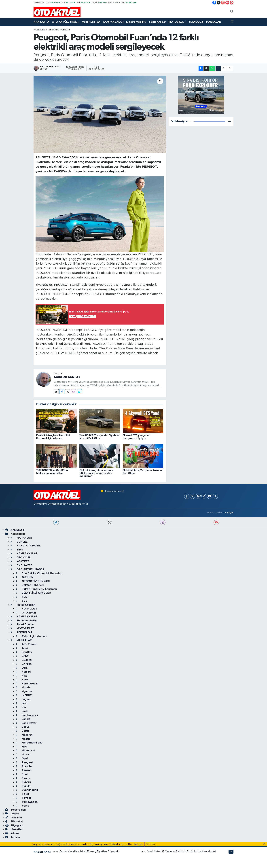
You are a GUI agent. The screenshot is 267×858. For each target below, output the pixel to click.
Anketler (17, 829)
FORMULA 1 (29, 608)
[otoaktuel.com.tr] (57, 11)
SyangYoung (29, 790)
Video (15, 813)
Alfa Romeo (29, 644)
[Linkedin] (79, 391)
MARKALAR (213, 22)
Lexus (25, 727)
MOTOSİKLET (177, 22)
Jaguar (26, 699)
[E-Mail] (56, 391)
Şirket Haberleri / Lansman (39, 589)
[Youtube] (209, 496)
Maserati (27, 734)
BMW (25, 656)
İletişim (15, 837)
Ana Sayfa (17, 530)
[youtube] (216, 522)
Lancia (25, 719)
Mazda (25, 738)
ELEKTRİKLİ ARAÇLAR (36, 593)
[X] (192, 496)
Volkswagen (29, 802)
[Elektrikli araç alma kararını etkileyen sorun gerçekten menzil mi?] (99, 455)
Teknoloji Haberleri (34, 636)
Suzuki (25, 786)
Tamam (150, 844)
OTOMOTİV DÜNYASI (35, 581)
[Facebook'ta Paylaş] (201, 68)
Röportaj (17, 821)
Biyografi (17, 825)
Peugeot (27, 762)
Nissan (25, 754)
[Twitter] (67, 391)
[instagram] (162, 522)
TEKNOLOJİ (196, 22)
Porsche (26, 766)
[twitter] (109, 522)
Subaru (26, 782)
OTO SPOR (28, 612)
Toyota (26, 797)
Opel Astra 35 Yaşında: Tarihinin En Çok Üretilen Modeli (181, 851)
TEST (20, 549)
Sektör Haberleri (32, 585)
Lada (24, 711)
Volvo (25, 805)
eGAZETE (22, 561)
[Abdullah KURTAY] (43, 379)
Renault (26, 770)
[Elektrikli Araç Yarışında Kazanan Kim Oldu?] (143, 455)
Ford (24, 679)
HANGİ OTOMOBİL (28, 545)
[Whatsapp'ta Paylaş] (212, 68)
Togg (25, 794)
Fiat (24, 675)
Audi (24, 648)
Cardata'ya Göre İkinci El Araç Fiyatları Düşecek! (89, 851)
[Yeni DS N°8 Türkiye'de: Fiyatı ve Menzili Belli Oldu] (99, 421)
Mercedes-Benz (31, 742)
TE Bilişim (228, 513)
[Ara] (231, 12)
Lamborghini (29, 715)
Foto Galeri (18, 809)
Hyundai (26, 691)
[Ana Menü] (232, 22)
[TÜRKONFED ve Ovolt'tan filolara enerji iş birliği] (56, 455)
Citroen (26, 664)
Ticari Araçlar (157, 22)
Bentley (26, 652)
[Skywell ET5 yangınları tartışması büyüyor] (143, 421)
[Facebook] (61, 391)
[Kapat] (265, 844)
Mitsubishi (28, 750)
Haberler (39, 30)
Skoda (25, 778)
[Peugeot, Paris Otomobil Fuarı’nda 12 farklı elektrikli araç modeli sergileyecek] (100, 114)
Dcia (24, 668)
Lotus (25, 731)
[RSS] (215, 496)
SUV (24, 600)
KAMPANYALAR (113, 22)
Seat (24, 774)
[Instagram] (73, 391)
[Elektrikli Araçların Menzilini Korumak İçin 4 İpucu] (56, 421)
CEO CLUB (23, 557)
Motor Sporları (91, 22)
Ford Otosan (29, 683)
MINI (24, 746)
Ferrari (26, 671)
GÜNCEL (22, 541)
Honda (25, 687)
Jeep (24, 703)
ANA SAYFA (41, 22)
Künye (15, 833)
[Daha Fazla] (218, 68)
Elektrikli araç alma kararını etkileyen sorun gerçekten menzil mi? (96, 473)
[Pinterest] (198, 496)
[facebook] (56, 522)
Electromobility (136, 22)
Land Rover (28, 723)
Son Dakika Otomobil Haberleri (41, 573)
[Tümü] (229, 121)
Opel (24, 758)
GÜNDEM (27, 577)
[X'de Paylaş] (206, 68)
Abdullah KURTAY (67, 377)
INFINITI (26, 695)
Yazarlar (16, 817)
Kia (23, 707)
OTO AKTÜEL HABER (65, 22)
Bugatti (26, 660)
